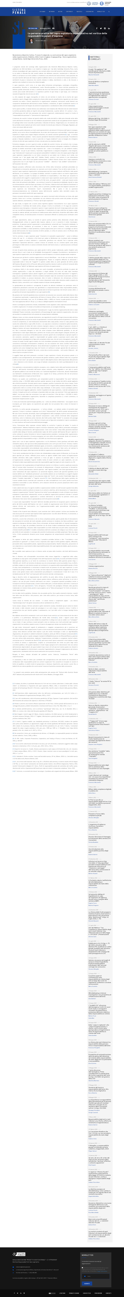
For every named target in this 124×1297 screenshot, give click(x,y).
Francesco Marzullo (94, 519)
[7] (46, 478)
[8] (58, 499)
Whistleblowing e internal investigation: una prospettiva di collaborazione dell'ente (100, 994)
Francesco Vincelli (94, 201)
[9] (29, 530)
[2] (74, 105)
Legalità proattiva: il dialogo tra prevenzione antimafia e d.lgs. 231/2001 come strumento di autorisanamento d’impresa (100, 196)
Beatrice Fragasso (94, 905)
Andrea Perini (92, 1224)
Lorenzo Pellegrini (94, 430)
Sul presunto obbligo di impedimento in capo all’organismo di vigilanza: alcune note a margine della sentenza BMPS (98, 897)
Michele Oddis (92, 416)
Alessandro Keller (94, 474)
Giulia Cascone (93, 294)
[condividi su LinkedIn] (109, 28)
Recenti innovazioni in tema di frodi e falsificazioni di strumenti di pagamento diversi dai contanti (99, 739)
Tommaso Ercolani (94, 99)
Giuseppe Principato (94, 1110)
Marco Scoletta (93, 662)
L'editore (62, 1293)
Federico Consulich (94, 304)
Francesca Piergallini (94, 1047)
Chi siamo (42, 11)
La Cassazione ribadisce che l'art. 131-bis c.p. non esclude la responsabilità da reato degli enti (100, 1133)
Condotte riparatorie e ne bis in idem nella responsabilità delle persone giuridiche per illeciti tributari (99, 657)
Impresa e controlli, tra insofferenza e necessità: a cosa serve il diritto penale (100, 161)
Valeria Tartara (92, 603)
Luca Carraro (92, 559)
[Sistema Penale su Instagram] (24, 1293)
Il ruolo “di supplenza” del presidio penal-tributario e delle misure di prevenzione (99, 70)
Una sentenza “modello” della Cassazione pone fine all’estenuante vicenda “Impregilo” (99, 753)
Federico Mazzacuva (94, 374)
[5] (49, 292)
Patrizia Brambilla (93, 842)
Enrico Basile (92, 360)
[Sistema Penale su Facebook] (14, 1293)
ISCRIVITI (87, 1283)
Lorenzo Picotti (93, 528)
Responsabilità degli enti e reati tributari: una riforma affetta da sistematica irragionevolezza (100, 1120)
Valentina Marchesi (94, 1080)
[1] (38, 94)
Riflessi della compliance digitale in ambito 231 (100, 790)
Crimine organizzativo (96, 566)
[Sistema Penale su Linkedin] (21, 1293)
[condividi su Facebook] (97, 28)
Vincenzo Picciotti (94, 685)
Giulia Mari (91, 1018)
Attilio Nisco (92, 793)
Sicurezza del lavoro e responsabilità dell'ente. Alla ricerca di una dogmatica (98, 1089)
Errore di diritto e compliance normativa (99, 82)
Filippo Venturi (93, 1151)
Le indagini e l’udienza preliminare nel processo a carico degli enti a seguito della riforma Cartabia (100, 456)
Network (51, 11)
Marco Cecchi (92, 432)
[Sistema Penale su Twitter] (17, 1293)
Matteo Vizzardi (93, 873)
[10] (58, 558)
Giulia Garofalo (93, 1035)
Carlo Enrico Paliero (94, 730)
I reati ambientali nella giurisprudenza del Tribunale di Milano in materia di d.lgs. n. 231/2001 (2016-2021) (99, 612)
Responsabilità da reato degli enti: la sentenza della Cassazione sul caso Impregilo (99, 766)
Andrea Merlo (92, 498)
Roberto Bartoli (93, 137)
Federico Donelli (93, 388)
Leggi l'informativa (102, 1271)
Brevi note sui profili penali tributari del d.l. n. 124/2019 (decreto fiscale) (98, 1220)
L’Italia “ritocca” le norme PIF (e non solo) (100, 682)
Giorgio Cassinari (93, 1112)
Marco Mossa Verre (94, 580)
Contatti (108, 1293)
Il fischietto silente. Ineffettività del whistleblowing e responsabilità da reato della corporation (100, 882)
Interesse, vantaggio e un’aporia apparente (100, 396)
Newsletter (101, 11)
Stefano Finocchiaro (94, 1182)
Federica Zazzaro (93, 648)
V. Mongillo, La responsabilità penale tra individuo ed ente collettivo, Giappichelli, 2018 (99, 1147)
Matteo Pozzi (92, 1016)
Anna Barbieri (92, 998)
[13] (76, 634)
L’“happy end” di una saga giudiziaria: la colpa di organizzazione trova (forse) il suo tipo (99, 723)
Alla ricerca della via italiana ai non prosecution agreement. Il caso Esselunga (99, 494)
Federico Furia (93, 1138)
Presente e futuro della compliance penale (97, 814)
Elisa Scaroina (92, 1063)
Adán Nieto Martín (94, 85)
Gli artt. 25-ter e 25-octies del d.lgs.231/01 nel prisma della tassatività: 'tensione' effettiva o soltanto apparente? (99, 1160)
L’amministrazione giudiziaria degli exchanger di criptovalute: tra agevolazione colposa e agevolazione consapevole (99, 94)
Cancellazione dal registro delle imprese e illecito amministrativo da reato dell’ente (100, 482)
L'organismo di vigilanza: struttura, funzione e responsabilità (97, 826)
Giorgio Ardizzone (94, 486)
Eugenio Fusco (93, 728)
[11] (32, 586)
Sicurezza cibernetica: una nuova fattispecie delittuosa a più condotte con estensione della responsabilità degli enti (100, 1205)
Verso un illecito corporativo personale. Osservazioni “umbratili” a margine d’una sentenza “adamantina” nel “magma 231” (98, 708)
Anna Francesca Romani (95, 177)
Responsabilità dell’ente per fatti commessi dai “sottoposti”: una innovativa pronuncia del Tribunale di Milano (99, 538)
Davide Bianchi (93, 714)
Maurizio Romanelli (94, 74)
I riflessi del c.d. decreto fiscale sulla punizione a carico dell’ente (99, 344)
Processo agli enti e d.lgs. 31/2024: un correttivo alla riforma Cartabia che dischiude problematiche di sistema (99, 425)
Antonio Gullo (92, 936)
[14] (40, 640)
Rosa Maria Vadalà (93, 1212)
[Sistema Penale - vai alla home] (19, 11)
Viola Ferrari (92, 217)
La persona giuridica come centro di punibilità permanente (100, 301)
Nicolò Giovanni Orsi (94, 461)
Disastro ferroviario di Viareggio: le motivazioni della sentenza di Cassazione (100, 838)
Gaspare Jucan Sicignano (95, 744)
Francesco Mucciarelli (95, 111)
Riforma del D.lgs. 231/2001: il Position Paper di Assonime (99, 119)
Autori (60, 11)
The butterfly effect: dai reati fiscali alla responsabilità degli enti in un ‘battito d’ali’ (99, 356)
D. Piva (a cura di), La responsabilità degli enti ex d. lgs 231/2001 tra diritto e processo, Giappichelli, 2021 (100, 802)
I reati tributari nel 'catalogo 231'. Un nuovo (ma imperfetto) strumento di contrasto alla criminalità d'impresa (99, 777)
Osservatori (89, 11)
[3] (66, 134)
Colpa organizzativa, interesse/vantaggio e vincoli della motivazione (99, 107)
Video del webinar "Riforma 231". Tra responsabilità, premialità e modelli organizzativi (100, 185)
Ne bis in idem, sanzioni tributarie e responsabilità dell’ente (98, 670)
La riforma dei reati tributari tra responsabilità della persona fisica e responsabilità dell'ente (100, 1043)
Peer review (98, 1293)
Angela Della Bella (94, 1196)
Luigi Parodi (92, 543)
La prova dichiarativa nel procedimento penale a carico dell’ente (99, 290)
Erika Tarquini (92, 1165)
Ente (90, 526)
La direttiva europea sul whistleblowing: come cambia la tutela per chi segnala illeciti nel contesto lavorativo (100, 1191)
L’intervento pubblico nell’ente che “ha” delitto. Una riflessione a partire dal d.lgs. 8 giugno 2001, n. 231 (100, 369)
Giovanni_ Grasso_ (94, 348)
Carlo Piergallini (93, 758)
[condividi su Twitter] (101, 28)
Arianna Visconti (93, 568)
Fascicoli (79, 11)
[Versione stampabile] (53, 27)
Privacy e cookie (74, 1293)
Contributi (69, 11)
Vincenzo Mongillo (41, 40)
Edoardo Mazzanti (94, 921)
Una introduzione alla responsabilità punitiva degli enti (98, 850)
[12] (56, 617)
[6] (17, 364)
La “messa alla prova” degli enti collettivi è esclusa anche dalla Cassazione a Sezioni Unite (100, 576)
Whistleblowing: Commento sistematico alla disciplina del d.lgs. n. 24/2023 (99, 173)
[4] (29, 233)
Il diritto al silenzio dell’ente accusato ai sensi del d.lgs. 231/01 (98, 470)
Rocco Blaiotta (93, 830)
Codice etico (87, 1293)
